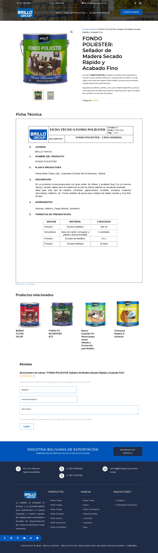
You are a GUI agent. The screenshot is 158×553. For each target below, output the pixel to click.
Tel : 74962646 (58, 3)
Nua (85, 527)
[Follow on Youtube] (23, 538)
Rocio (86, 505)
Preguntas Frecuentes (126, 505)
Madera (92, 29)
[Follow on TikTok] (30, 538)
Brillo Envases (57, 514)
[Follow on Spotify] (36, 538)
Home (85, 29)
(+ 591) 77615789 (74, 475)
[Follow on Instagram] (140, 3)
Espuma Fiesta (90, 514)
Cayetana (87, 522)
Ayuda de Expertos (100, 13)
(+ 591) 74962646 (75, 468)
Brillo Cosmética (58, 527)
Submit (26, 426)
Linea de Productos (74, 13)
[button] (71, 32)
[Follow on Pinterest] (17, 538)
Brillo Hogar (56, 505)
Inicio (59, 13)
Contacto (120, 500)
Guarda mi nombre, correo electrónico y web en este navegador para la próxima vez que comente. (57, 419)
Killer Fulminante (91, 509)
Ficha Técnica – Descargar (25, 284)
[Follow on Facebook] (135, 3)
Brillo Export (56, 518)
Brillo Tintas (56, 500)
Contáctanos (131, 12)
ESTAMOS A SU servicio (127, 451)
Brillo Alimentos (58, 522)
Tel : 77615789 (25, 3)
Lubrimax (87, 518)
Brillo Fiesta (56, 509)
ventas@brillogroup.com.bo (95, 3)
